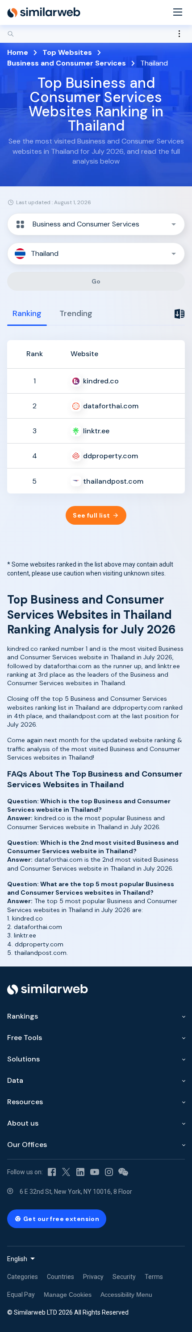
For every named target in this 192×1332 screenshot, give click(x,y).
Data (15, 1080)
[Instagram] (109, 1172)
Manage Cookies (68, 1294)
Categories (22, 1276)
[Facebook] (51, 1172)
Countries (60, 1276)
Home (17, 52)
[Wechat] (123, 1172)
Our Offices (27, 1144)
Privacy (93, 1276)
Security (124, 1276)
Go (96, 281)
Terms (154, 1276)
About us (22, 1123)
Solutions (23, 1059)
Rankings (22, 1016)
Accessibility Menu (126, 1294)
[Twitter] (66, 1172)
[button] (96, 224)
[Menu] (178, 13)
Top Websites (67, 52)
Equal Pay (21, 1294)
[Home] (43, 12)
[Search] (96, 34)
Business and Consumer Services (66, 63)
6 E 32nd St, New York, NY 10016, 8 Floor (76, 1191)
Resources (25, 1101)
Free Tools (24, 1037)
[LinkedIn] (80, 1172)
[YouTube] (94, 1172)
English (17, 1258)
